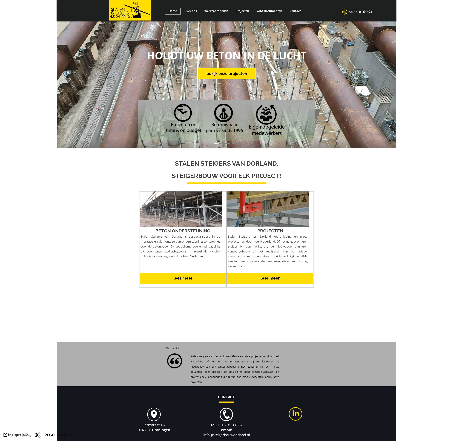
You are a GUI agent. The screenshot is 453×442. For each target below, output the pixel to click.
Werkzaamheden (216, 11)
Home (173, 11)
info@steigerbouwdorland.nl (226, 434)
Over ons (190, 11)
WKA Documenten (269, 11)
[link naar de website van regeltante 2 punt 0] (54, 435)
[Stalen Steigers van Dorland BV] (130, 19)
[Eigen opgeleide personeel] (267, 138)
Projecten (242, 11)
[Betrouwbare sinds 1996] (224, 134)
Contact (295, 11)
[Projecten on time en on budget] (184, 134)
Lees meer (183, 278)
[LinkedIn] (295, 420)
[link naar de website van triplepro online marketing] (17, 435)
